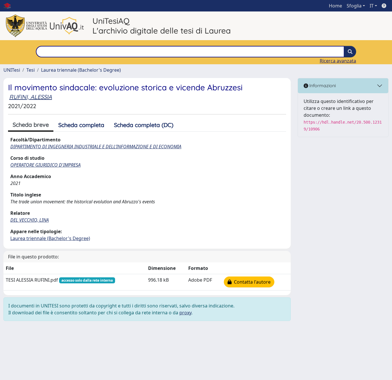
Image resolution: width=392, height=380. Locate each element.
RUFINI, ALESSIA (30, 96)
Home (335, 6)
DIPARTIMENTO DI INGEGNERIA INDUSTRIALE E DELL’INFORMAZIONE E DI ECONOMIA (95, 146)
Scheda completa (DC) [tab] (143, 124)
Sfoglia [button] (354, 6)
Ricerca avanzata (338, 61)
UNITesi (11, 70)
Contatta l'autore (251, 282)
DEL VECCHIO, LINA (29, 220)
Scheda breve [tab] (31, 124)
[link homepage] (9, 6)
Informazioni (322, 85)
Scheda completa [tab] (81, 124)
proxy (185, 312)
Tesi (30, 70)
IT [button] (372, 6)
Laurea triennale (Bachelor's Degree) (81, 70)
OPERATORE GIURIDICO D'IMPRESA (45, 165)
